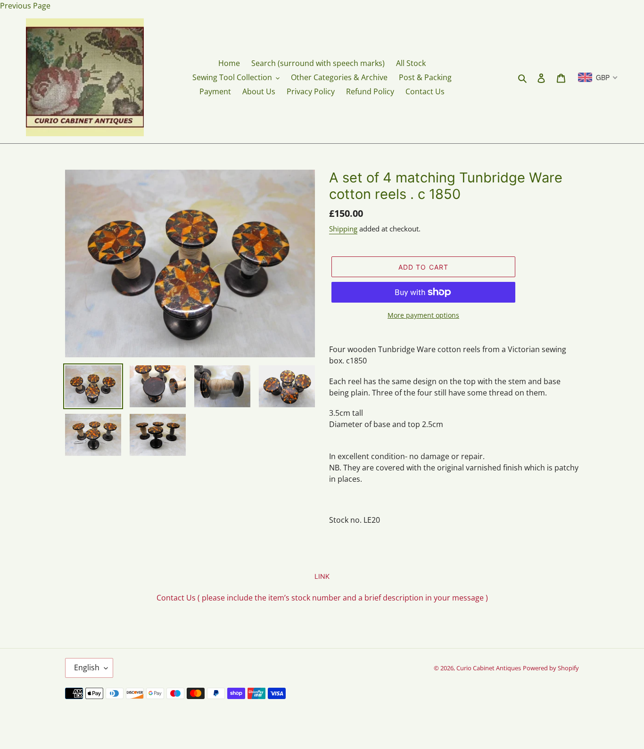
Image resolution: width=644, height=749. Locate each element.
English (86, 667)
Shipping (343, 228)
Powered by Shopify (551, 668)
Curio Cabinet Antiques (488, 668)
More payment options (423, 315)
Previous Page (25, 5)
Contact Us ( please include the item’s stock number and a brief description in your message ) (322, 598)
